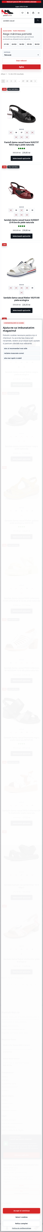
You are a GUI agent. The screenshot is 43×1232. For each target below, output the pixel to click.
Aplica (21, 67)
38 (27, 210)
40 (32, 288)
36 (16, 132)
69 (31, 81)
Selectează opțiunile (21, 158)
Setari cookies (21, 1217)
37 (21, 132)
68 (27, 81)
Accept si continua (22, 1210)
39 (32, 210)
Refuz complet (21, 1223)
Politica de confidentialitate (21, 1228)
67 (23, 81)
